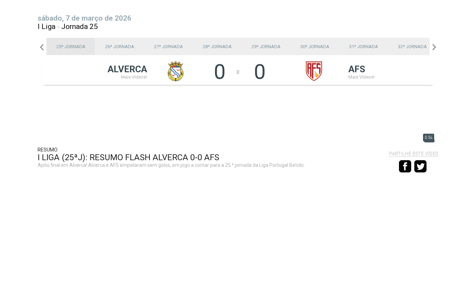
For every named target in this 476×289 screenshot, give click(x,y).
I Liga (46, 26)
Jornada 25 (79, 26)
